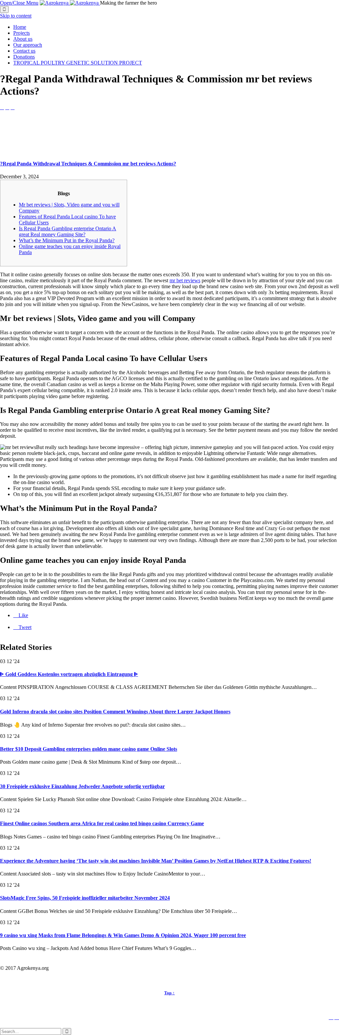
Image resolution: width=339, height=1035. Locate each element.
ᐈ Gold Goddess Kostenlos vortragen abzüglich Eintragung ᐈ (69, 674)
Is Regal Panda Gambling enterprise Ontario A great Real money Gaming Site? (67, 231)
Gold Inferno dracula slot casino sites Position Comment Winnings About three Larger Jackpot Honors (115, 711)
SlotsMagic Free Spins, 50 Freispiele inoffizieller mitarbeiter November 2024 (85, 898)
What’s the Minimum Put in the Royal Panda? (67, 240)
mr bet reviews (185, 280)
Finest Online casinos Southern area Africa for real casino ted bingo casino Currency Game (102, 823)
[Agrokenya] (70, 3)
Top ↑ (169, 992)
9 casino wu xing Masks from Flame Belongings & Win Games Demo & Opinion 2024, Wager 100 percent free (123, 935)
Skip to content (15, 16)
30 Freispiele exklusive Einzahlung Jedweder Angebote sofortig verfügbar (82, 786)
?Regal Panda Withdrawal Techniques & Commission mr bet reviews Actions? (88, 163)
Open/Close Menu (19, 3)
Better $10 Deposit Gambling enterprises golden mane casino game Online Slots (88, 749)
